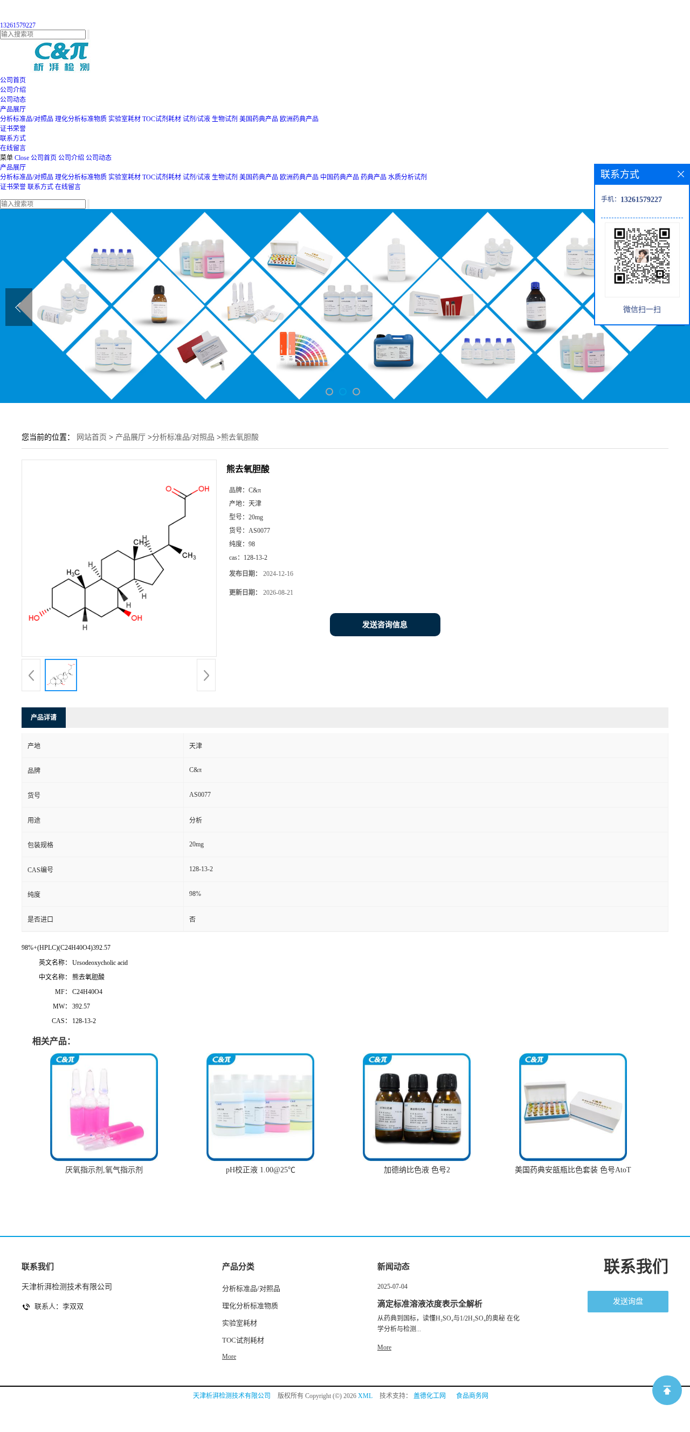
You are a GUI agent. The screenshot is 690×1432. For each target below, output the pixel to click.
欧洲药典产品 (299, 119)
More (229, 1356)
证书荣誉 (13, 187)
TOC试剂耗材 (161, 119)
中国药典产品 (339, 177)
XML (365, 1396)
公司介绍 (71, 158)
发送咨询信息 (385, 625)
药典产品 (374, 177)
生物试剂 (225, 119)
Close (22, 158)
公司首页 (44, 158)
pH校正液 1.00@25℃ (260, 1170)
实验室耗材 (124, 119)
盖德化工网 (429, 1396)
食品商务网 (472, 1396)
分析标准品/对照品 (26, 119)
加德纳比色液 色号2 (417, 1170)
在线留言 (68, 187)
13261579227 (18, 25)
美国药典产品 (258, 119)
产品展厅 (13, 167)
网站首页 (92, 437)
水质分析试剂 (407, 177)
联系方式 (40, 187)
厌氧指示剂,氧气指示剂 (104, 1170)
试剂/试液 (196, 119)
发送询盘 (628, 1301)
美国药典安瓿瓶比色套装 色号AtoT (573, 1170)
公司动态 (99, 158)
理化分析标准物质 (81, 119)
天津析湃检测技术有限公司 (232, 1396)
